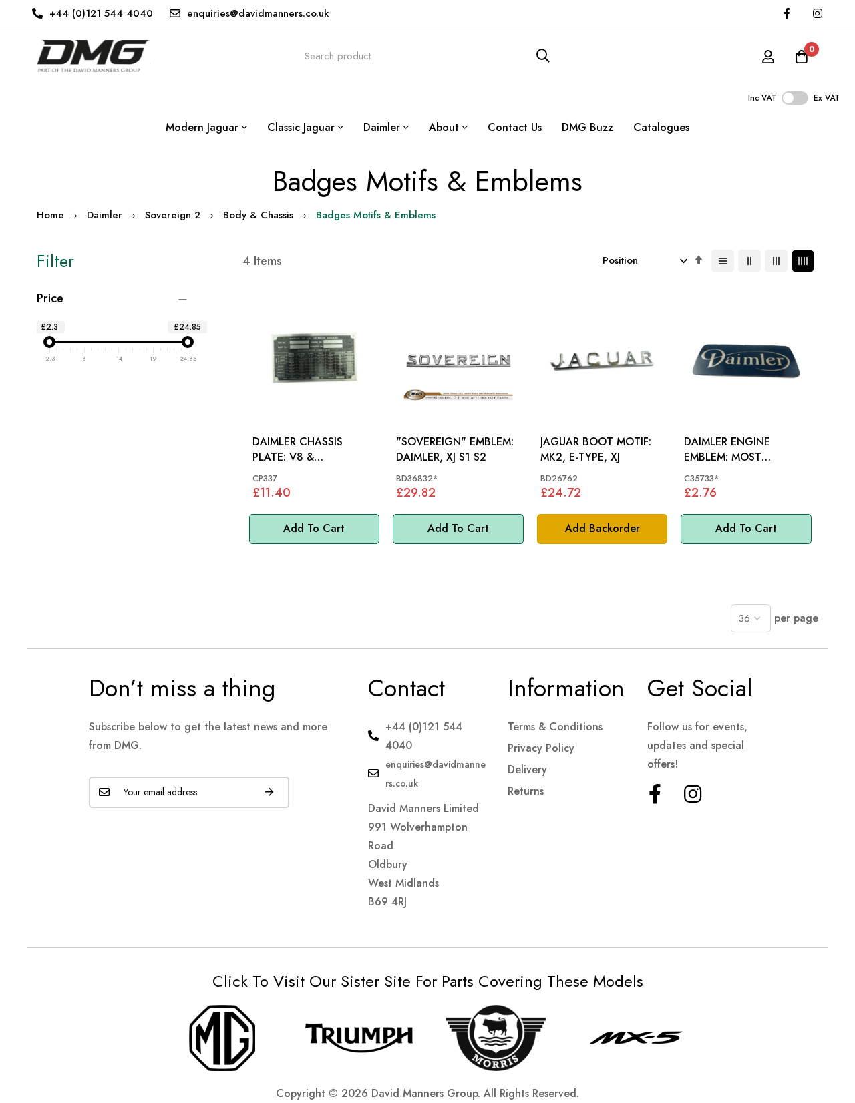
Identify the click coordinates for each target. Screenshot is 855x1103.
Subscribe (269, 792)
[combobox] (427, 55)
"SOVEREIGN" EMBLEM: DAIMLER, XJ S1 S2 (455, 449)
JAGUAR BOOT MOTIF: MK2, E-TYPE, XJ (595, 449)
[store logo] (93, 55)
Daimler (104, 215)
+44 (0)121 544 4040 (101, 13)
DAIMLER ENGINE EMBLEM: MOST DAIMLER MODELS (728, 450)
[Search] (543, 55)
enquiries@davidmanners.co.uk (258, 13)
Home (50, 215)
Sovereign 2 (172, 215)
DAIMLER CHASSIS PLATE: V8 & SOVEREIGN (297, 450)
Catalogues (661, 127)
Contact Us (515, 127)
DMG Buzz (587, 127)
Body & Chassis (258, 215)
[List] (722, 261)
